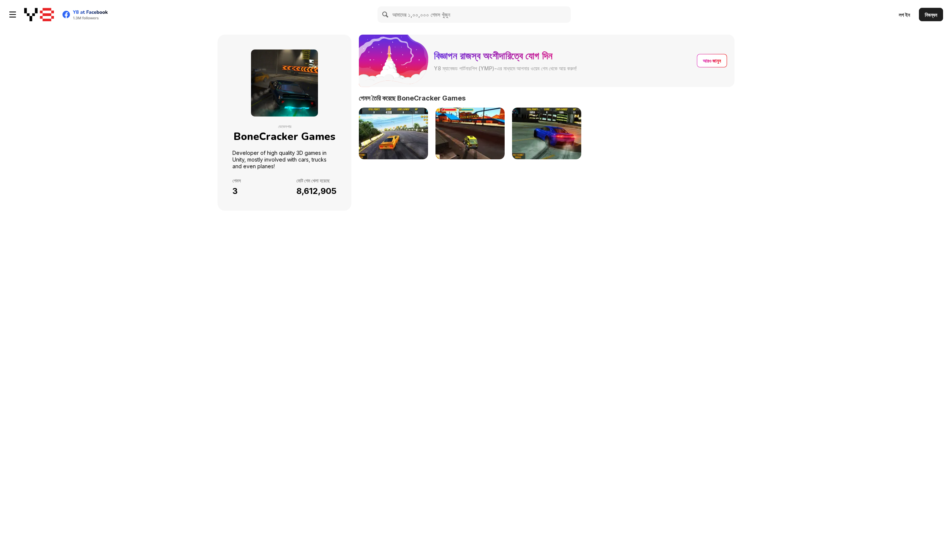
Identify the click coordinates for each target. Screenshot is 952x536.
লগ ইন (904, 15)
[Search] (385, 14)
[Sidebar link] (12, 14)
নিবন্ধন (931, 15)
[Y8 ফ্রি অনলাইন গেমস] (39, 14)
